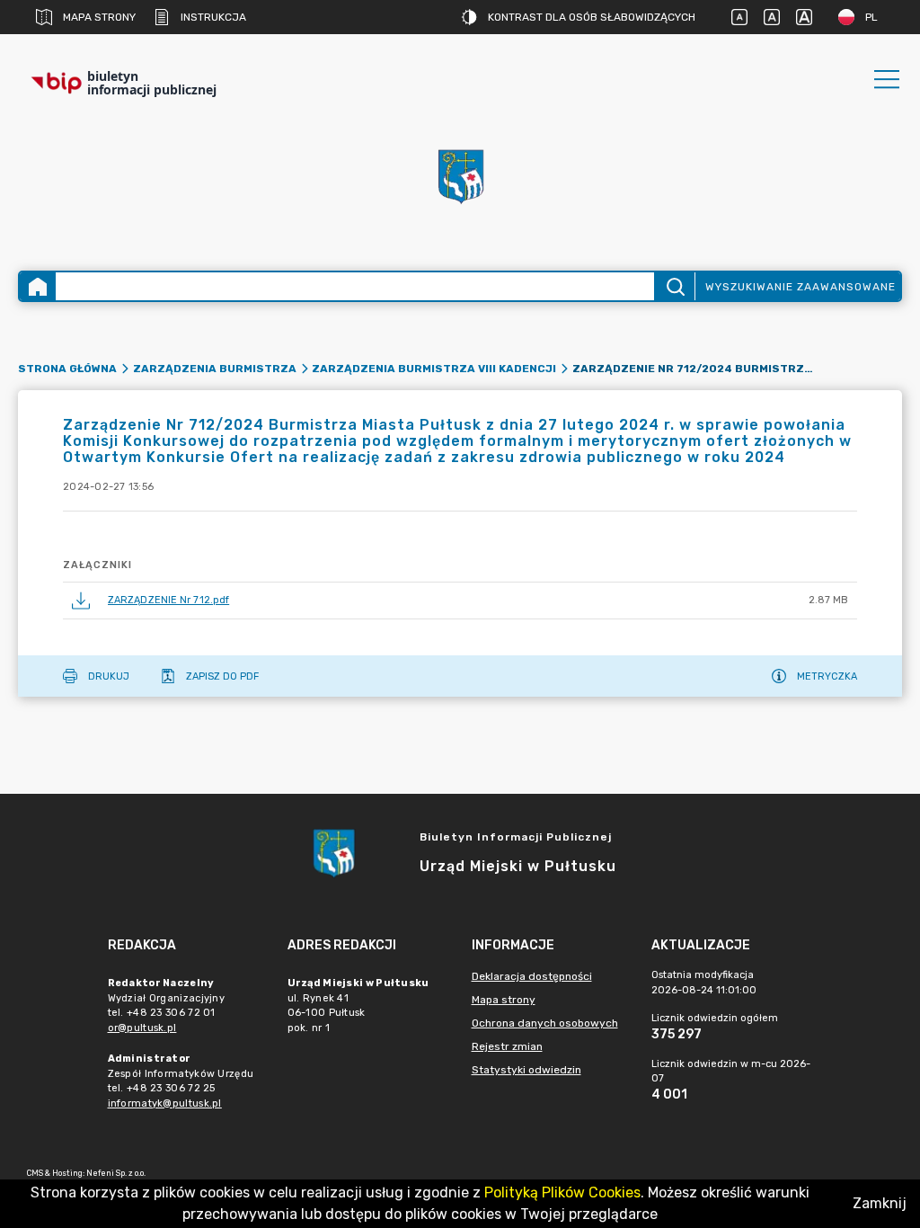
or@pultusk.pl (142, 1028)
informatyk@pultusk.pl (165, 1103)
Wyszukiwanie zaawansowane (800, 286)
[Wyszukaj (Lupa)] (674, 286)
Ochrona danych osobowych (545, 1023)
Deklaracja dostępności (532, 976)
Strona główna (67, 368)
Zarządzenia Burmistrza (214, 368)
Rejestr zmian (507, 1046)
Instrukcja (213, 17)
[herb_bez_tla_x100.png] (460, 175)
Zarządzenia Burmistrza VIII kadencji (434, 368)
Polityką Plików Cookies (562, 1192)
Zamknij (880, 1203)
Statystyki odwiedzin (526, 1069)
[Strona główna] (38, 286)
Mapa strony (99, 17)
